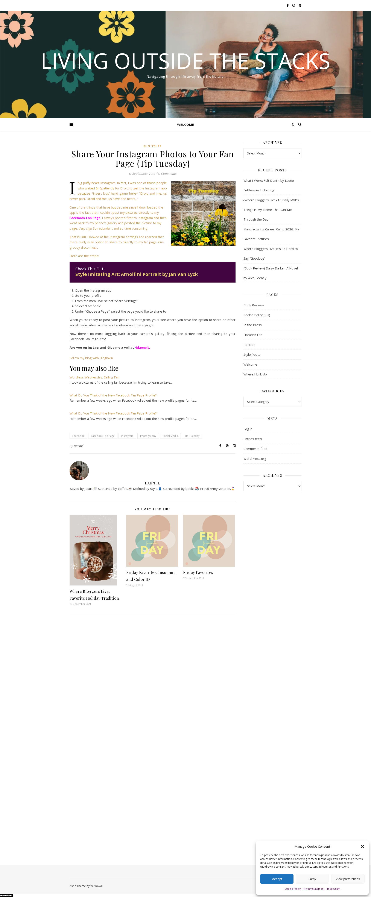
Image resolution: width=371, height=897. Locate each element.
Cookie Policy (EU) (256, 315)
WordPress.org (254, 458)
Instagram (127, 436)
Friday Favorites (198, 572)
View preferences (348, 879)
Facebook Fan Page (103, 436)
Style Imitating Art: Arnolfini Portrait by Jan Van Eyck (136, 274)
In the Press (252, 325)
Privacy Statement (313, 889)
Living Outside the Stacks (185, 60)
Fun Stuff (152, 146)
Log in (247, 429)
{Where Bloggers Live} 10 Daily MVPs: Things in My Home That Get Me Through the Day (271, 209)
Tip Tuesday (192, 436)
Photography (148, 436)
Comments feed (255, 448)
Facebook (78, 436)
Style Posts (251, 354)
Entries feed (252, 439)
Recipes (249, 344)
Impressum (333, 889)
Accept (277, 879)
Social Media (170, 436)
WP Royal (96, 886)
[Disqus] (153, 679)
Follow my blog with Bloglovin (91, 358)
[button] (362, 846)
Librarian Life (252, 335)
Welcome (185, 124)
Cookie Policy (292, 889)
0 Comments (167, 173)
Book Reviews (254, 305)
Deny (312, 879)
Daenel (79, 446)
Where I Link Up (255, 374)
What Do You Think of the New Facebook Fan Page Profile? (113, 395)
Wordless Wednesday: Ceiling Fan (94, 377)
